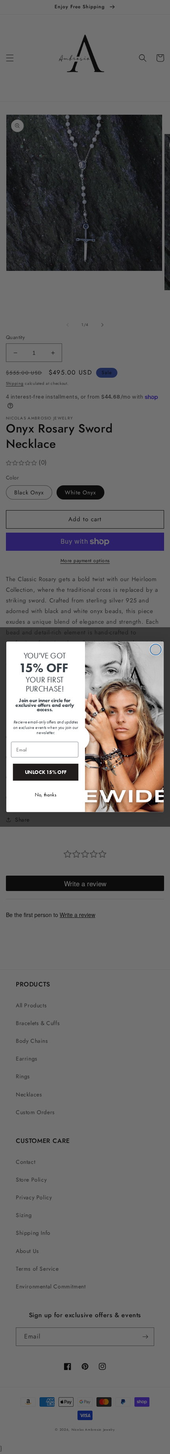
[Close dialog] (155, 649)
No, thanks (45, 795)
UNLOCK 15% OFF (46, 772)
